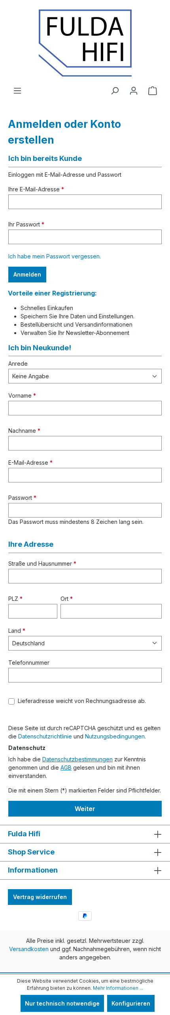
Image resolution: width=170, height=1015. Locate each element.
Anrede (18, 363)
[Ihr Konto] (133, 91)
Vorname (22, 395)
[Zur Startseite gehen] (85, 43)
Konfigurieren (130, 1003)
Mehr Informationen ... (118, 988)
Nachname (24, 430)
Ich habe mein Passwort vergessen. (54, 256)
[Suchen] (114, 91)
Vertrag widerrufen (40, 896)
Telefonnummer (28, 662)
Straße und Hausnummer (42, 563)
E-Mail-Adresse (30, 462)
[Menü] (17, 91)
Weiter (85, 809)
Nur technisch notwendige (62, 1003)
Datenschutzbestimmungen (77, 759)
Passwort (22, 497)
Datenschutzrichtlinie (45, 736)
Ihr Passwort (26, 224)
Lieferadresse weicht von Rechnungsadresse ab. (82, 700)
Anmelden (27, 274)
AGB (66, 767)
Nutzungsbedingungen (115, 736)
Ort (66, 598)
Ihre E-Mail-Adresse (36, 189)
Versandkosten (29, 949)
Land (16, 630)
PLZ (15, 598)
